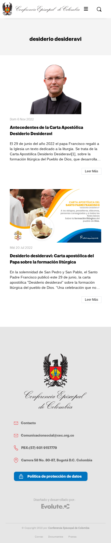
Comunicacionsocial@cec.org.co (47, 435)
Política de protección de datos (54, 476)
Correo (39, 537)
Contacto (28, 423)
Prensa (72, 537)
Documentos (55, 537)
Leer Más (91, 171)
